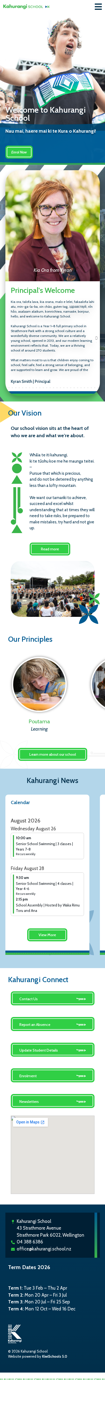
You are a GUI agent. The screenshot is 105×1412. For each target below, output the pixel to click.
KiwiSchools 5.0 (54, 1356)
